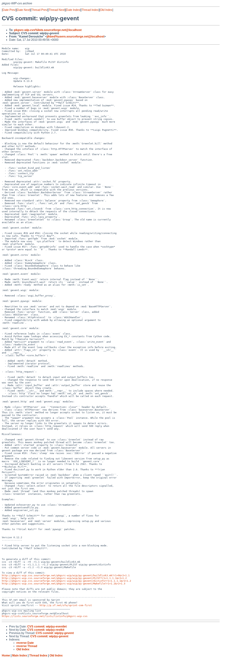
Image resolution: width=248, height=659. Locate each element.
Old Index (106, 9)
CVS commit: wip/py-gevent (55, 633)
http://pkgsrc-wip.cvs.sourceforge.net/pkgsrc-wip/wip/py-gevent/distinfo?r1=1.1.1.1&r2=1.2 (66, 580)
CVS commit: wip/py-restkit (45, 629)
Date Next (23, 9)
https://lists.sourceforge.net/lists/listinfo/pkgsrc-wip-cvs (45, 616)
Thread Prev (39, 9)
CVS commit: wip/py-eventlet (47, 626)
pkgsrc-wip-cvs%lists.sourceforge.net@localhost (48, 30)
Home (6, 655)
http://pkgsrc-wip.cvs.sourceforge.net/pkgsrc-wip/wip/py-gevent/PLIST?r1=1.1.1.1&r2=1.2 (64, 578)
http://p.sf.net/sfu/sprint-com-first (66, 605)
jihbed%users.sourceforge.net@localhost (75, 36)
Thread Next (57, 9)
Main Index (19, 655)
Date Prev (9, 9)
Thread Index (90, 9)
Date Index (73, 9)
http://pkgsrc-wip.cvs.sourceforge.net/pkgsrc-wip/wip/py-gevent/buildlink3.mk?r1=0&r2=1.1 (66, 575)
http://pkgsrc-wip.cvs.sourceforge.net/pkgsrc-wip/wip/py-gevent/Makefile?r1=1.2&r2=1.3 (63, 583)
